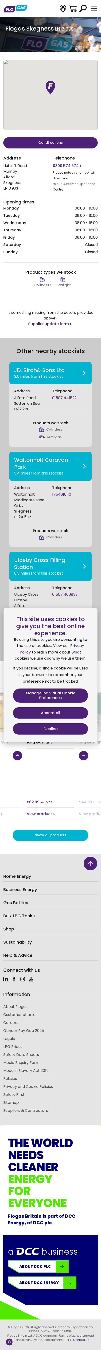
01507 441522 (64, 398)
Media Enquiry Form (21, 1062)
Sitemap (11, 1102)
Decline (51, 728)
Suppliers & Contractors (25, 1110)
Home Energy (17, 876)
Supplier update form (48, 324)
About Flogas (15, 1006)
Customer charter (20, 1014)
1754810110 (61, 494)
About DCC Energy (39, 1282)
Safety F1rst (14, 1094)
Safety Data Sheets (21, 1054)
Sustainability (17, 942)
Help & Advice (17, 955)
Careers (10, 1022)
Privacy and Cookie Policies (28, 1086)
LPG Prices (13, 1046)
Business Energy (20, 889)
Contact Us (81, 1340)
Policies (10, 1078)
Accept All (50, 713)
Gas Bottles (15, 903)
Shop (8, 929)
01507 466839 (65, 594)
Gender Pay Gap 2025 (23, 1030)
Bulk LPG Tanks (19, 916)
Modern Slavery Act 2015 (26, 1070)
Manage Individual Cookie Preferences (50, 695)
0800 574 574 (66, 165)
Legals (9, 1038)
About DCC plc (35, 1266)
